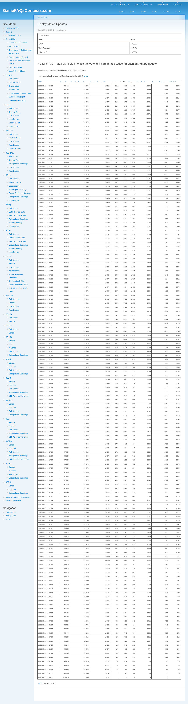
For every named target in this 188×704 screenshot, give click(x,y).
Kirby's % (63, 82)
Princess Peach (158, 82)
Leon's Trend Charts (17, 71)
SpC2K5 (178, 11)
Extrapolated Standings (18, 164)
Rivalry (8, 205)
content (8, 519)
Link (86, 76)
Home (39, 17)
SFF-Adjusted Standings (18, 396)
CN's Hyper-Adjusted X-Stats (18, 289)
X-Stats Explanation (13, 501)
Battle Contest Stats (17, 212)
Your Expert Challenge (18, 190)
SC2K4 (143, 11)
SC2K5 (154, 11)
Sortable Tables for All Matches (18, 497)
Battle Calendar (15, 182)
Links (11, 344)
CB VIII (8, 256)
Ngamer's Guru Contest (18, 57)
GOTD (8, 231)
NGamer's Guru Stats (17, 101)
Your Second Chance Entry (20, 93)
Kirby (130, 82)
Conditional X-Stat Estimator (20, 50)
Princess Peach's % (97, 82)
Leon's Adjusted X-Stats (18, 285)
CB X (8, 105)
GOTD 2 (9, 75)
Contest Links (11, 39)
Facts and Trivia (15, 67)
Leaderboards (14, 186)
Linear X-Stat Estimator (18, 43)
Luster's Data (14, 126)
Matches (12, 348)
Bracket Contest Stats (17, 215)
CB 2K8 (9, 314)
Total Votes (173, 82)
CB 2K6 (9, 337)
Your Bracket (14, 90)
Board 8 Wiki (163, 5)
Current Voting (15, 82)
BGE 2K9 (9, 295)
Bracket (12, 264)
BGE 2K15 (10, 153)
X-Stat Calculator (16, 46)
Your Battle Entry (15, 223)
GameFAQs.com (12, 28)
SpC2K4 (166, 11)
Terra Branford (142, 82)
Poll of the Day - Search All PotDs (19, 62)
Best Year (9, 131)
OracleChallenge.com (143, 5)
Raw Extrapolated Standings (16, 275)
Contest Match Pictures (120, 5)
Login (39, 683)
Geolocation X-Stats (17, 281)
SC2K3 (132, 11)
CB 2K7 (9, 326)
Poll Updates (14, 79)
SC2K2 (121, 11)
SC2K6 (8, 359)
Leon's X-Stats (15, 123)
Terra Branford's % (77, 82)
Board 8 (9, 32)
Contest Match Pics (13, 35)
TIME (40, 82)
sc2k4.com (177, 5)
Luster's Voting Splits (17, 97)
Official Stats (14, 86)
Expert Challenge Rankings (20, 193)
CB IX (8, 175)
